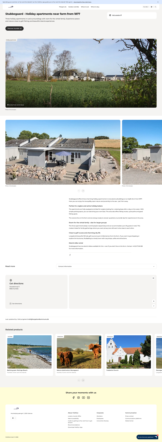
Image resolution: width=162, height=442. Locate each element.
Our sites (145, 6)
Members (100, 416)
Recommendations (74, 425)
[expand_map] (153, 278)
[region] (113, 292)
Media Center (129, 421)
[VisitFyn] (16, 408)
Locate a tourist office (74, 416)
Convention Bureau (103, 421)
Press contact (129, 416)
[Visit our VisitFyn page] (73, 397)
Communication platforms (133, 418)
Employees (100, 418)
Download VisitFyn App (75, 427)
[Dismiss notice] (158, 2)
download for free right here (82, 2)
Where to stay (95, 7)
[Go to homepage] (10, 7)
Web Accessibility (73, 418)
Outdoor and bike (73, 7)
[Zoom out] (154, 306)
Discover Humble (13, 28)
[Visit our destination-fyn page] (88, 397)
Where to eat (85, 7)
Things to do (62, 7)
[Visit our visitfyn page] (78, 397)
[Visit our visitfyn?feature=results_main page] (83, 397)
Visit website (116, 15)
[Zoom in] (154, 301)
